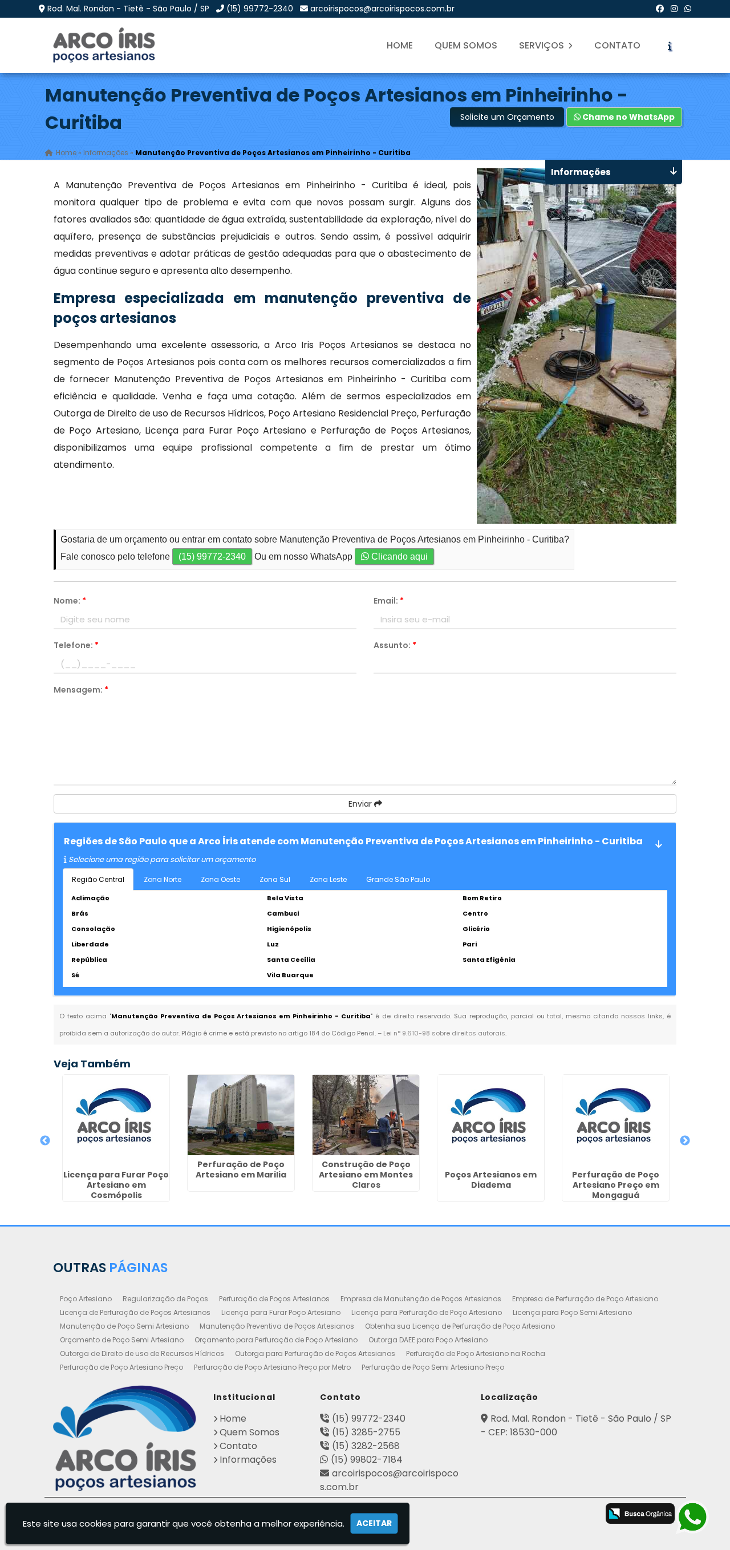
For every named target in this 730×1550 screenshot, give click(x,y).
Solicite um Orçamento (507, 117)
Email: (389, 600)
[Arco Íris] (124, 1438)
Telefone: (76, 645)
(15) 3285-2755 (366, 1432)
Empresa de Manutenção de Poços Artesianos (420, 1299)
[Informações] (669, 46)
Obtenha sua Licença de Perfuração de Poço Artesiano (460, 1326)
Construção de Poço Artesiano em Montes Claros (366, 1175)
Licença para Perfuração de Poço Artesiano (426, 1312)
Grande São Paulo (398, 879)
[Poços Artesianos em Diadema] (490, 1120)
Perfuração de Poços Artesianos (274, 1299)
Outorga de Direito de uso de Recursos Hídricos (142, 1353)
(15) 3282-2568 (366, 1445)
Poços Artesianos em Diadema (491, 1180)
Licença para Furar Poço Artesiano (280, 1312)
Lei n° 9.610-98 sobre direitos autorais (444, 1033)
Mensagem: (81, 689)
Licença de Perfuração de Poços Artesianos (135, 1312)
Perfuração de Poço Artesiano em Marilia (241, 1169)
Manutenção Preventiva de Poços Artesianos (277, 1326)
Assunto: (395, 645)
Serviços (542, 45)
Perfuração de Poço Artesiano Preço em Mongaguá (615, 1185)
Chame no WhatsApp (628, 117)
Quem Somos (466, 45)
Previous (45, 1141)
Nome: (70, 600)
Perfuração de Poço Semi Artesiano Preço (433, 1367)
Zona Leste (328, 879)
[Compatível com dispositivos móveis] (582, 1514)
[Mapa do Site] (459, 1511)
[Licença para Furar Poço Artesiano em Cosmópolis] (116, 1120)
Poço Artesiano (86, 1299)
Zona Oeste (220, 879)
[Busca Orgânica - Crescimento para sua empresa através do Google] (640, 1512)
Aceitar (374, 1523)
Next (685, 1141)
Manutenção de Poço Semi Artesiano (124, 1326)
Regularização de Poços (165, 1299)
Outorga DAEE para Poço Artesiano (428, 1340)
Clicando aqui (398, 556)
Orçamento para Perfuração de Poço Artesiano (276, 1340)
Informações (248, 1459)
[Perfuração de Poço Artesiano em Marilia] (241, 1115)
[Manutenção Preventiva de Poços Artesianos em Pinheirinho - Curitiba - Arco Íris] (105, 45)
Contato (617, 45)
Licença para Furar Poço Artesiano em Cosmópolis (116, 1185)
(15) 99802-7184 (367, 1459)
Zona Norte (162, 879)
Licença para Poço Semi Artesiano (572, 1312)
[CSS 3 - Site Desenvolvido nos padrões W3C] (537, 1514)
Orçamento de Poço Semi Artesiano (122, 1340)
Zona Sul (274, 879)
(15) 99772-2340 (259, 8)
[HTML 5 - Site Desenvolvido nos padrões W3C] (492, 1514)
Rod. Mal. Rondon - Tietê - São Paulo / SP (128, 8)
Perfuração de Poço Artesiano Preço (121, 1367)
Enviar (361, 804)
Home (400, 45)
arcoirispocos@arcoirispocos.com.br (382, 8)
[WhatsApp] (687, 8)
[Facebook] (660, 8)
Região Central (98, 879)
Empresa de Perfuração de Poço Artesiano (585, 1299)
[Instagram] (674, 8)
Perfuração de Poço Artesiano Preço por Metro (272, 1367)
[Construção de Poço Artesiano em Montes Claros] (366, 1115)
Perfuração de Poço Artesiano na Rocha (475, 1353)
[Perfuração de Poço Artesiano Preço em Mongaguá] (615, 1120)
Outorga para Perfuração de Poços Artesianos (315, 1353)
